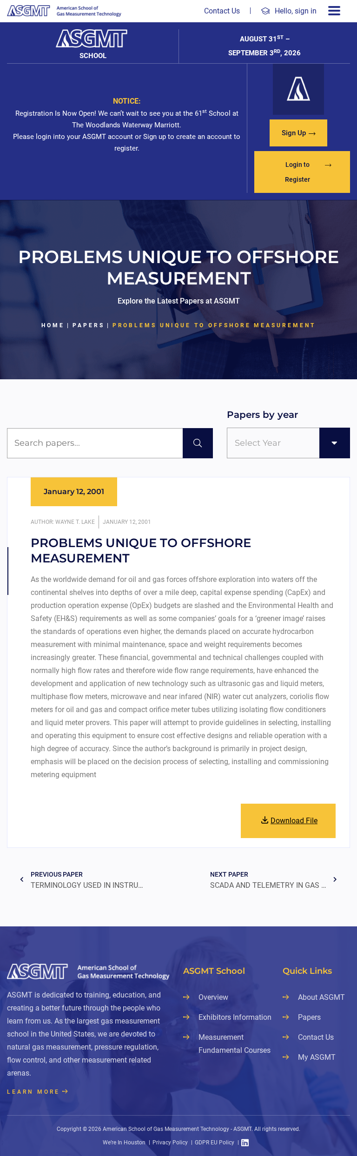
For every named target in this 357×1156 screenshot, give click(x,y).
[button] (298, 132)
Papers (89, 325)
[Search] (198, 443)
